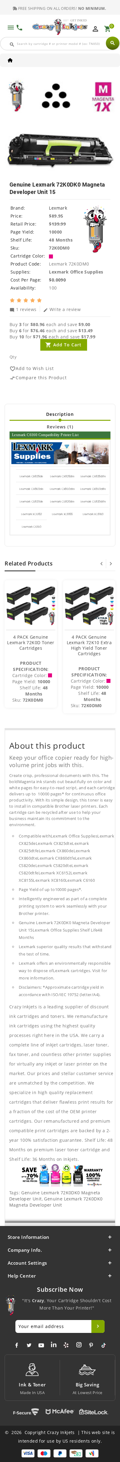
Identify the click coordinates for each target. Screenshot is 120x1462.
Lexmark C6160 (31, 527)
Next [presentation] (110, 563)
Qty (13, 357)
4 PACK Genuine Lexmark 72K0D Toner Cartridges (30, 642)
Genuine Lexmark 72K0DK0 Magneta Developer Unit (56, 1202)
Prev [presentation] (101, 563)
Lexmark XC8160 (93, 514)
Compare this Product (38, 378)
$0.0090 (57, 280)
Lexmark (58, 208)
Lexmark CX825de (31, 476)
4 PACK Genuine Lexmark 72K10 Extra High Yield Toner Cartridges (89, 645)
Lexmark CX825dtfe (93, 476)
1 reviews (23, 309)
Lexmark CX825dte (62, 476)
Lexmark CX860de (31, 489)
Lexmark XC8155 (62, 514)
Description (60, 414)
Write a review (62, 309)
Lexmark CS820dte (62, 501)
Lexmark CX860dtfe (93, 489)
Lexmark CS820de (31, 501)
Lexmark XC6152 (31, 514)
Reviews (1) (60, 427)
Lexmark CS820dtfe (93, 501)
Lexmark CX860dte (62, 489)
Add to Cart (67, 345)
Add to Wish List (32, 368)
